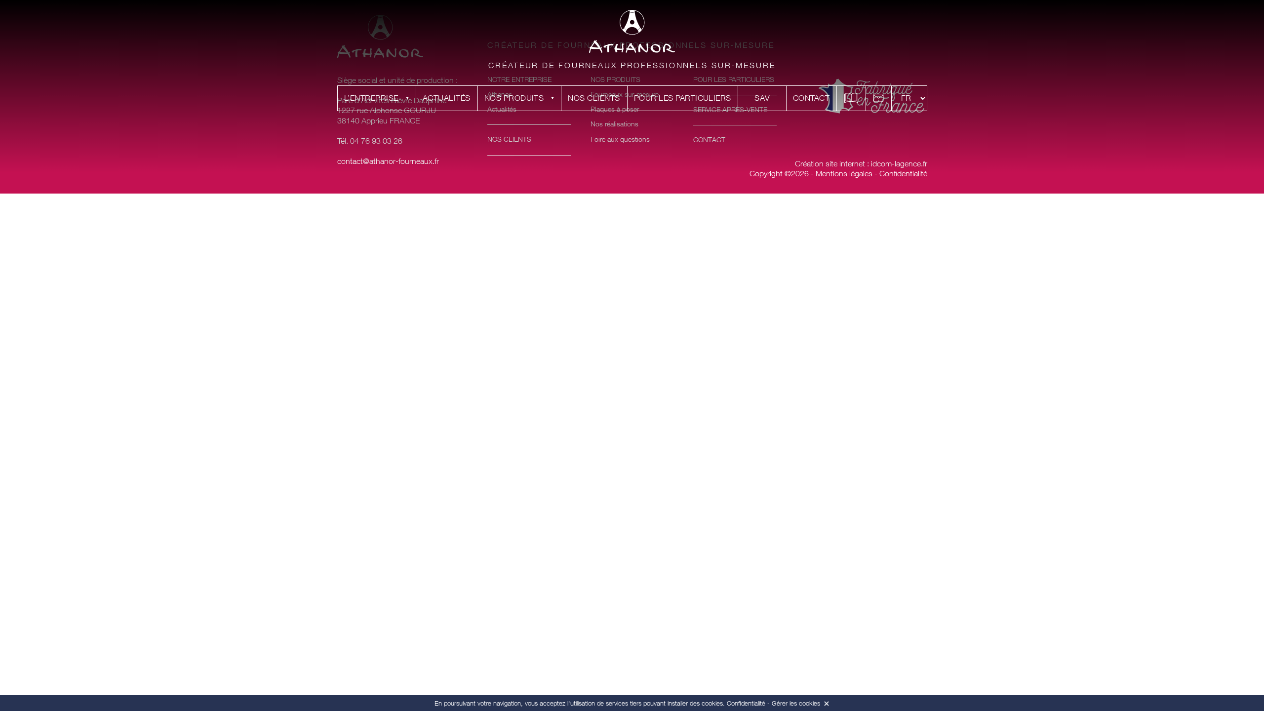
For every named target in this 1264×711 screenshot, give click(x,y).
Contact (811, 97)
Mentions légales (844, 173)
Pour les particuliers (682, 97)
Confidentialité (903, 173)
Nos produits (514, 97)
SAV (761, 97)
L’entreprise (371, 97)
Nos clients (594, 97)
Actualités (447, 97)
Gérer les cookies (796, 703)
